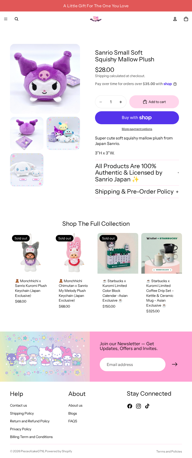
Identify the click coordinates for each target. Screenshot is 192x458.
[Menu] (6, 19)
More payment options (137, 129)
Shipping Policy (22, 413)
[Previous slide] (15, 253)
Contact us (18, 405)
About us (75, 405)
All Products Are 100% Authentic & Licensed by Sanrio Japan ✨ (128, 172)
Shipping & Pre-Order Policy (134, 191)
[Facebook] (130, 406)
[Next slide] (45, 253)
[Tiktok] (147, 406)
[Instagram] (139, 406)
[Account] (175, 18)
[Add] (174, 265)
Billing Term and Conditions (31, 437)
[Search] (16, 18)
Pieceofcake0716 (32, 451)
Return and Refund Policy (30, 421)
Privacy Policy (20, 429)
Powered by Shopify (58, 451)
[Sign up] (175, 364)
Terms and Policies (169, 451)
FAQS (72, 421)
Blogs (72, 413)
